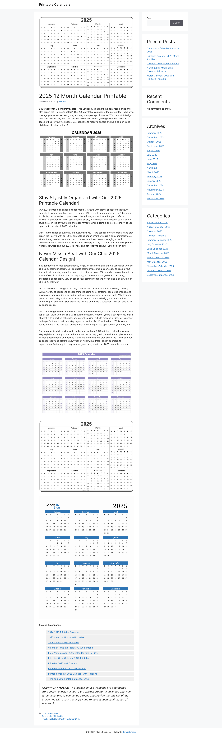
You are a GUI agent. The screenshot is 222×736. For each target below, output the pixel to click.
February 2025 (154, 176)
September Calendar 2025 (160, 275)
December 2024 (155, 185)
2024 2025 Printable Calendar (63, 632)
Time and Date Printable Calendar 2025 (68, 679)
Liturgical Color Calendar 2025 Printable (68, 658)
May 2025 (152, 163)
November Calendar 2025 (160, 266)
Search (150, 18)
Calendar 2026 (154, 231)
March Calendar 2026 (158, 257)
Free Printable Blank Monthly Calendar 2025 (61, 719)
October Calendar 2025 (159, 270)
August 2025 (153, 150)
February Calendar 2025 (159, 240)
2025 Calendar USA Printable (63, 642)
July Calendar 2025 (157, 244)
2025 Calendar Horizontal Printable (66, 637)
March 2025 (153, 172)
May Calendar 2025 (157, 262)
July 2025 (152, 155)
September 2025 (155, 146)
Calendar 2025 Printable (52, 716)
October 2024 (154, 194)
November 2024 (155, 189)
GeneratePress (129, 732)
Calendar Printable (50, 713)
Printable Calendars (55, 4)
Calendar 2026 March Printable (163, 63)
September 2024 (155, 198)
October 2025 (154, 141)
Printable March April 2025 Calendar (67, 668)
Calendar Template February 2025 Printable (70, 647)
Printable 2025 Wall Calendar (63, 663)
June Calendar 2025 (157, 248)
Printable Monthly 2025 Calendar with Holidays (72, 673)
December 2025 (155, 137)
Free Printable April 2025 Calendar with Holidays (73, 653)
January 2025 (154, 181)
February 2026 (154, 133)
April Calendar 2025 (157, 222)
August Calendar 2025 (158, 227)
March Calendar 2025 (158, 253)
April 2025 (152, 168)
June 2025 (152, 159)
